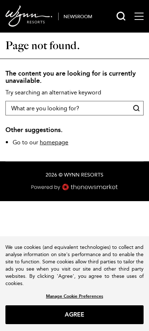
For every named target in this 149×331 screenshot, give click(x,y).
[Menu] (139, 16)
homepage (54, 142)
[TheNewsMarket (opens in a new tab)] (74, 187)
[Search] (120, 16)
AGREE (75, 314)
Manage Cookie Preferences (74, 296)
